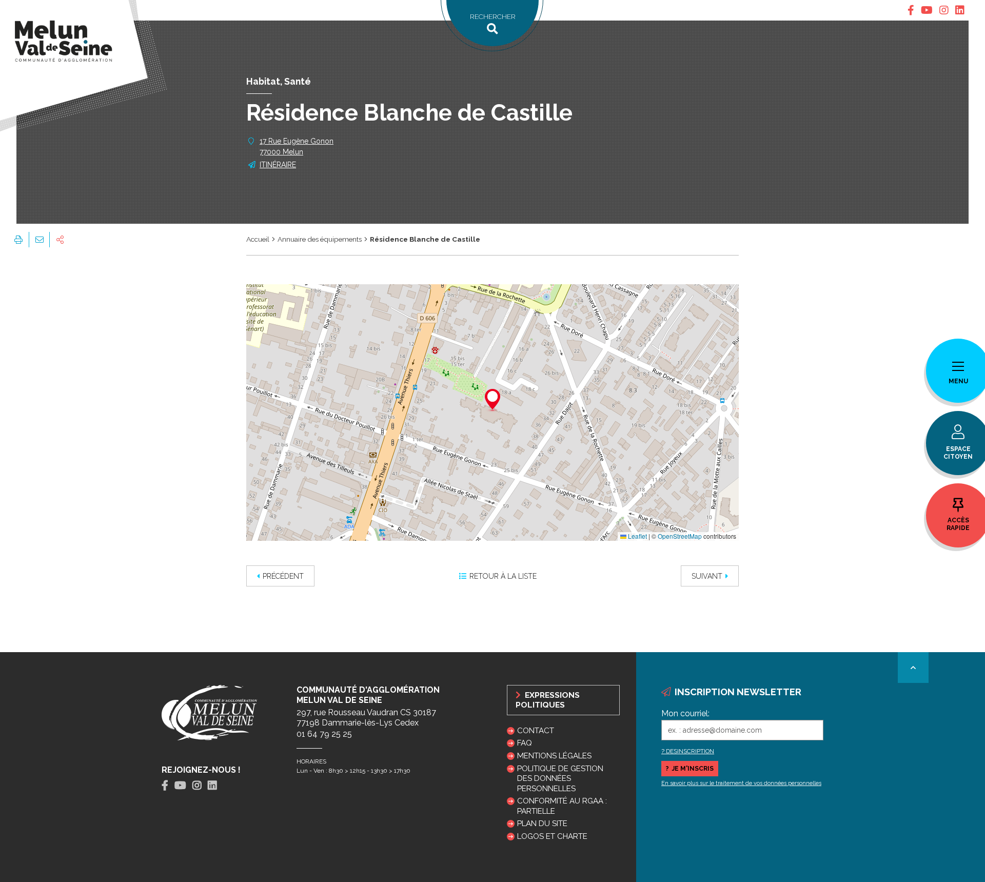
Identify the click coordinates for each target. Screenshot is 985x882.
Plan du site (542, 823)
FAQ (524, 743)
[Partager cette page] (60, 239)
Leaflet (636, 536)
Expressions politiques (548, 700)
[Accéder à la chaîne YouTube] (927, 10)
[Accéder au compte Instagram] (944, 10)
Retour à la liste (503, 576)
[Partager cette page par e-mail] (39, 239)
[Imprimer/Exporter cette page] (18, 239)
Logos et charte (552, 836)
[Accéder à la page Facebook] (911, 10)
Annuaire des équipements (320, 239)
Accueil (257, 239)
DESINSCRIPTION (690, 751)
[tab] (911, 10)
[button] (492, 401)
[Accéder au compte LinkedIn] (959, 10)
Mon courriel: (685, 713)
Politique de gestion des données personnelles (560, 778)
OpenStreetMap (680, 536)
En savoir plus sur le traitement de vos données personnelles (741, 783)
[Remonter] (913, 667)
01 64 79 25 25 (324, 734)
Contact (535, 730)
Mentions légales (554, 755)
